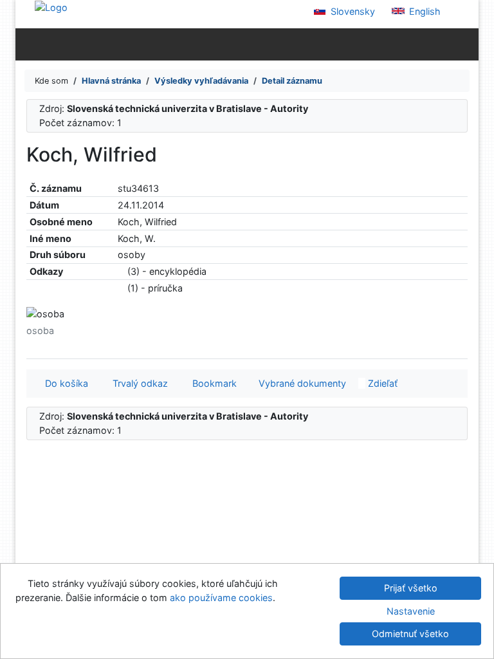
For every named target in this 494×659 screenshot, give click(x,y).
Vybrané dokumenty (301, 383)
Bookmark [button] (212, 383)
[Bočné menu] (28, 44)
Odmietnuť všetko (410, 633)
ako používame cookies (221, 597)
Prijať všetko (410, 587)
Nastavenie (411, 611)
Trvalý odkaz (137, 383)
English (424, 11)
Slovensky (351, 11)
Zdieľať (381, 383)
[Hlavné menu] (466, 44)
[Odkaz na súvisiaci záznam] (121, 271)
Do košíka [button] (64, 383)
